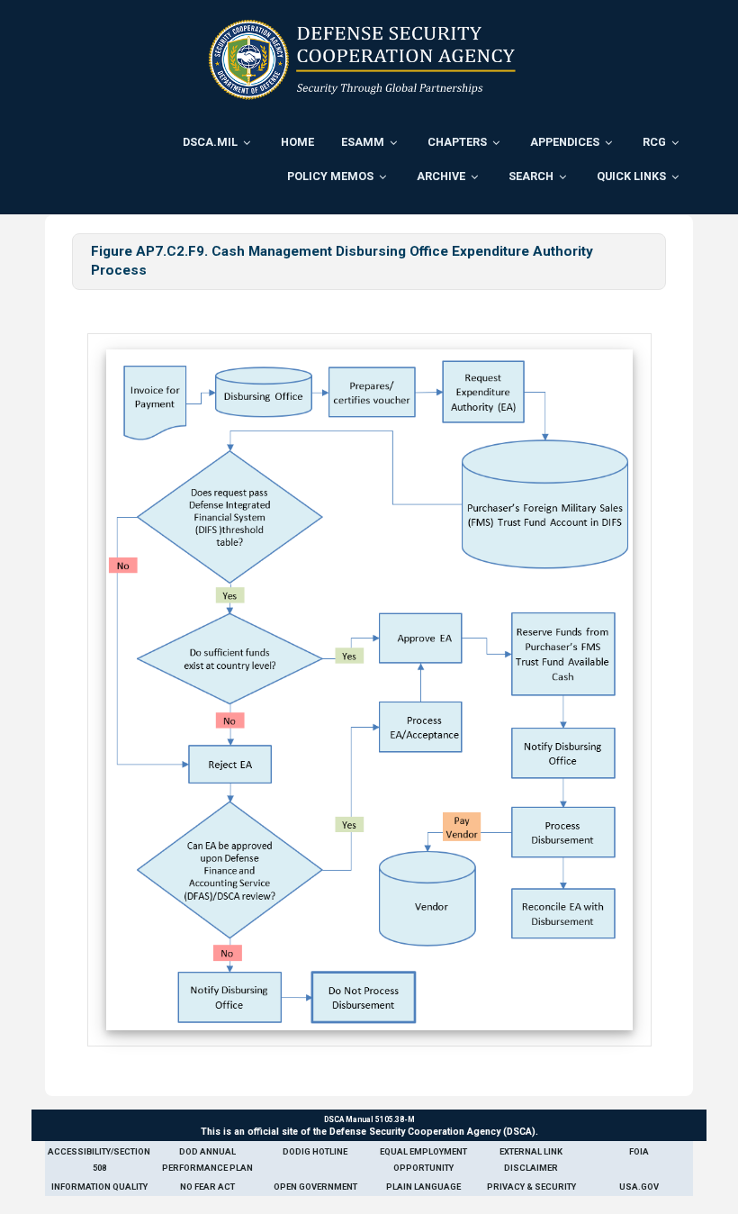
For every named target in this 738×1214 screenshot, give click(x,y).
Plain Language (423, 1186)
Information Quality (99, 1186)
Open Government (315, 1186)
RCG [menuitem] (654, 142)
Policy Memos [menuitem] (330, 176)
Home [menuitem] (297, 142)
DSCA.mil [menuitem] (210, 142)
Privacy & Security (531, 1186)
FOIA (639, 1151)
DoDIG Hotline (315, 1151)
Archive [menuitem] (441, 176)
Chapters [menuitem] (457, 142)
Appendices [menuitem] (564, 142)
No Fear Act (207, 1186)
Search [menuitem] (531, 176)
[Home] (362, 59)
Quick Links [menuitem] (631, 176)
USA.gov (639, 1186)
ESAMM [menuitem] (362, 142)
